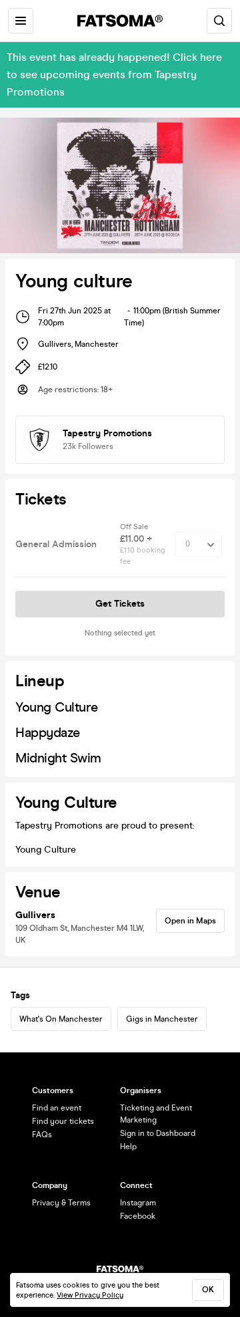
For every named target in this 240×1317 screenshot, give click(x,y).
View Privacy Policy (90, 1295)
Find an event (56, 1108)
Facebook (137, 1216)
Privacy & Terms (61, 1202)
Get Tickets (120, 603)
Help (128, 1146)
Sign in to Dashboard (157, 1133)
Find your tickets (63, 1121)
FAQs (42, 1134)
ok (208, 1289)
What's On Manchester (61, 1019)
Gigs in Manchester (162, 1019)
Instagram (138, 1202)
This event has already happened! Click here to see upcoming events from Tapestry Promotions (114, 74)
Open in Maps (190, 920)
